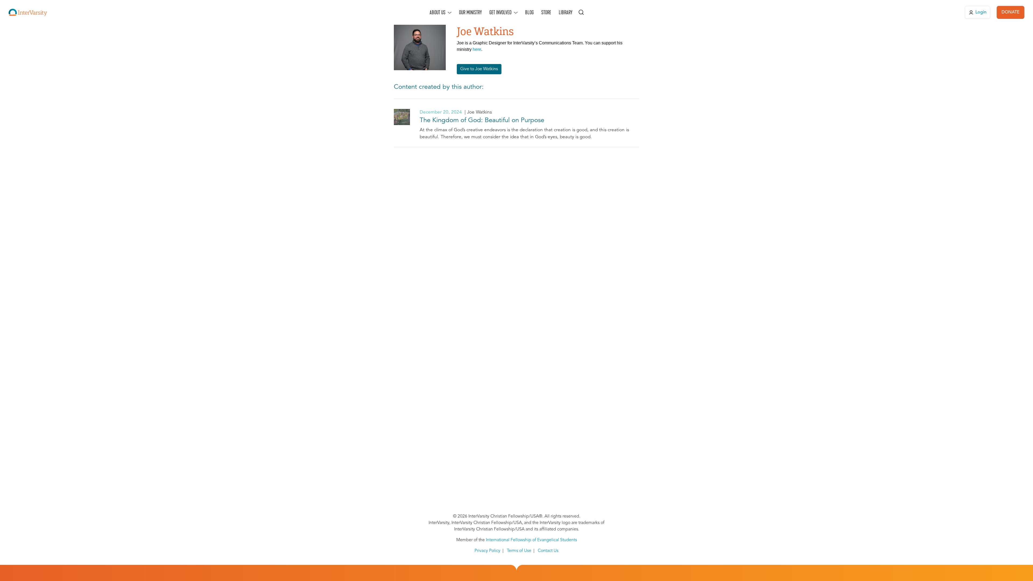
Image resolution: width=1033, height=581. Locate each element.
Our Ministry (470, 12)
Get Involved (500, 12)
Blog (529, 12)
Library (565, 12)
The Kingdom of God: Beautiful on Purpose (482, 120)
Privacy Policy (487, 551)
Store (546, 12)
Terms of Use (519, 551)
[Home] (28, 12)
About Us (437, 12)
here (477, 49)
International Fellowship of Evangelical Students (531, 540)
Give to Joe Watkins (479, 69)
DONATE (1011, 12)
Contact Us (548, 551)
